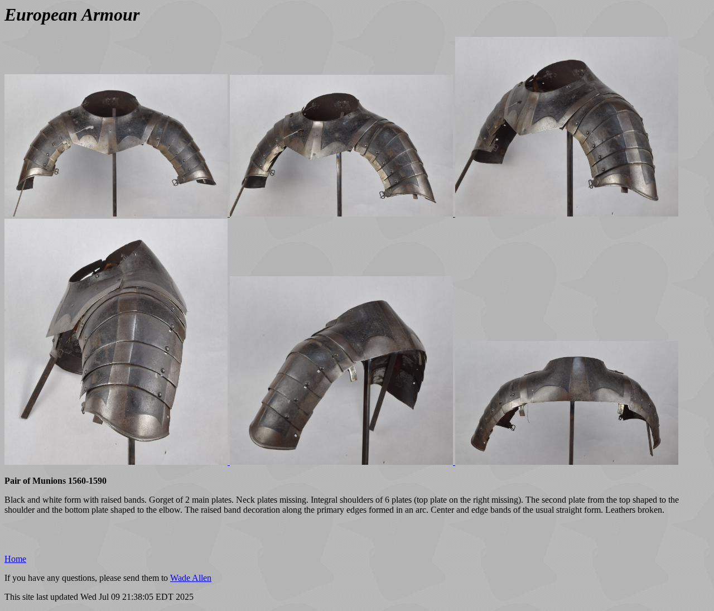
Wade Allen (190, 578)
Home (15, 559)
